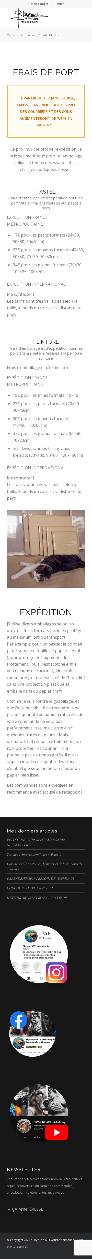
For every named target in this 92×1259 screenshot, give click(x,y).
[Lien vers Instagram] (66, 1252)
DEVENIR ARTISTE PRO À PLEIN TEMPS (37, 897)
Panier (59, 4)
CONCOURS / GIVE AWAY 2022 (30, 887)
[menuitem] (39, 4)
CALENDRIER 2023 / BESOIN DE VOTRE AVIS (40, 878)
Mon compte (40, 4)
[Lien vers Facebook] (58, 1252)
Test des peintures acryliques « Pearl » (34, 854)
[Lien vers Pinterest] (73, 1252)
